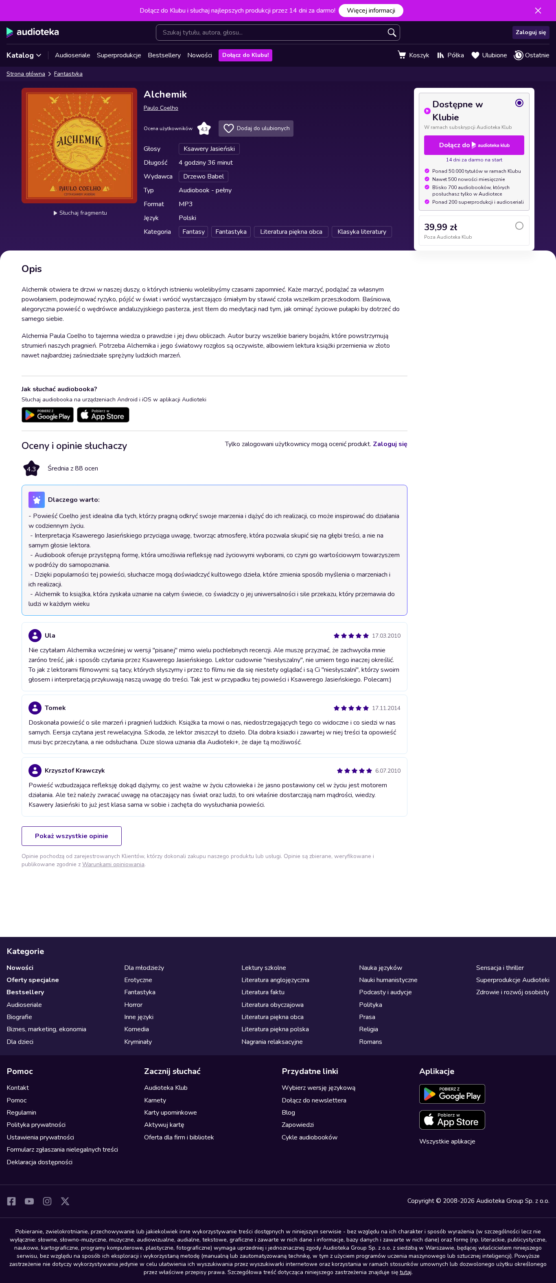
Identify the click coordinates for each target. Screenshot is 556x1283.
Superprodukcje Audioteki (512, 980)
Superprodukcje (119, 55)
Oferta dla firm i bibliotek (179, 1137)
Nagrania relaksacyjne (272, 1041)
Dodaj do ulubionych (263, 128)
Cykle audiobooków (309, 1137)
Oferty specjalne (33, 980)
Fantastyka (68, 74)
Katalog (20, 55)
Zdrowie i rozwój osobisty (512, 992)
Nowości (199, 55)
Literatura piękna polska (275, 1029)
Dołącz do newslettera (314, 1100)
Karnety (155, 1100)
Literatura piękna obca (272, 1017)
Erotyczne (138, 980)
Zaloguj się (531, 32)
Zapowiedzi (298, 1124)
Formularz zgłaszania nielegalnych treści (62, 1149)
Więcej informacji (371, 10)
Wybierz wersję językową (318, 1087)
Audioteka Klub (166, 1087)
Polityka (370, 1004)
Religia (368, 1029)
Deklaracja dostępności (39, 1162)
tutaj (406, 1272)
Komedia (136, 1029)
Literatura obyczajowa (272, 1004)
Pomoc (16, 1100)
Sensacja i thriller (500, 967)
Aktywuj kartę (164, 1124)
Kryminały (138, 1041)
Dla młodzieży (144, 967)
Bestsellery (164, 55)
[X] (65, 1201)
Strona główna (26, 74)
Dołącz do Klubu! (245, 55)
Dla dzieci (20, 1041)
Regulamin (21, 1112)
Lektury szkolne (263, 967)
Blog (288, 1112)
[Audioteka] (33, 33)
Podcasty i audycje (385, 992)
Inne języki (138, 1017)
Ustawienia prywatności (40, 1137)
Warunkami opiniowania (113, 864)
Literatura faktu (263, 992)
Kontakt (18, 1087)
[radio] (474, 114)
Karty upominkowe (170, 1112)
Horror (133, 1004)
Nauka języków (380, 967)
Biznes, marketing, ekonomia (46, 1029)
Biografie (19, 1017)
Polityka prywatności (36, 1124)
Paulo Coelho (161, 108)
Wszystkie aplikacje (447, 1141)
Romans (370, 1041)
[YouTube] (29, 1201)
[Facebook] (11, 1201)
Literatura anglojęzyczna (275, 980)
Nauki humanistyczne (388, 980)
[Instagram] (47, 1201)
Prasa (367, 1017)
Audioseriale (72, 55)
